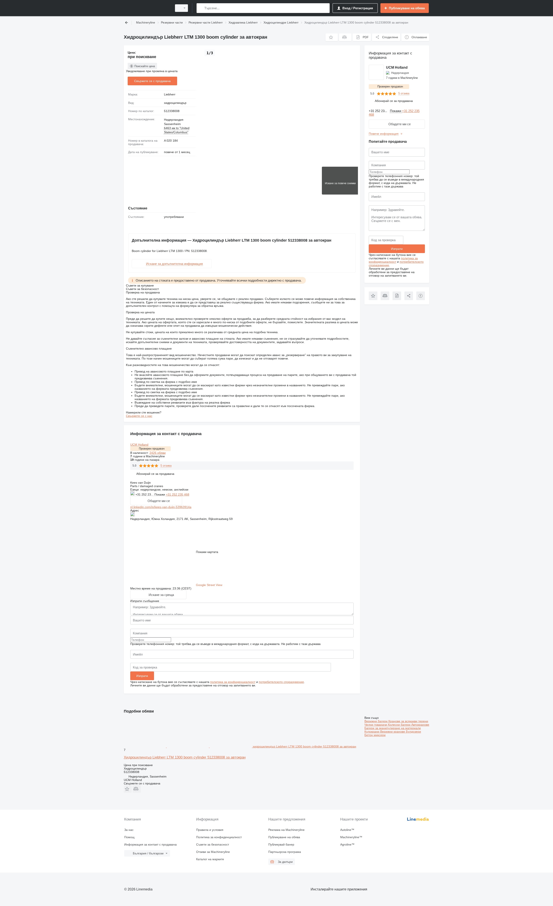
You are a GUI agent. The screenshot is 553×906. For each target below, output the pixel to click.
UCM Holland (139, 444)
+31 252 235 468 (177, 494)
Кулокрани (372, 731)
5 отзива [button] (166, 465)
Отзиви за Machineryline (213, 852)
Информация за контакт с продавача (150, 844)
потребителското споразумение (281, 682)
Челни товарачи (376, 724)
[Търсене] (200, 8)
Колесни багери (399, 724)
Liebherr (169, 94)
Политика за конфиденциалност (219, 837)
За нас (128, 830)
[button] (332, 37)
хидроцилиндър (175, 103)
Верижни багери (376, 721)
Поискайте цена (144, 66)
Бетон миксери (375, 735)
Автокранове (420, 724)
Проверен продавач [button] (152, 448)
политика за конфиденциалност (232, 682)
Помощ (129, 837)
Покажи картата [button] (207, 552)
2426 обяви (157, 453)
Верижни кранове (393, 731)
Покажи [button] (160, 494)
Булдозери (413, 731)
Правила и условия (209, 830)
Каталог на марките (210, 859)
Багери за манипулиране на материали (392, 728)
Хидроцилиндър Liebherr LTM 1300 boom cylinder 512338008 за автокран (185, 757)
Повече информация (384, 133)
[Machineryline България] (147, 8)
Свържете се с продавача (152, 81)
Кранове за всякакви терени (408, 721)
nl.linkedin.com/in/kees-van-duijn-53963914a (160, 507)
